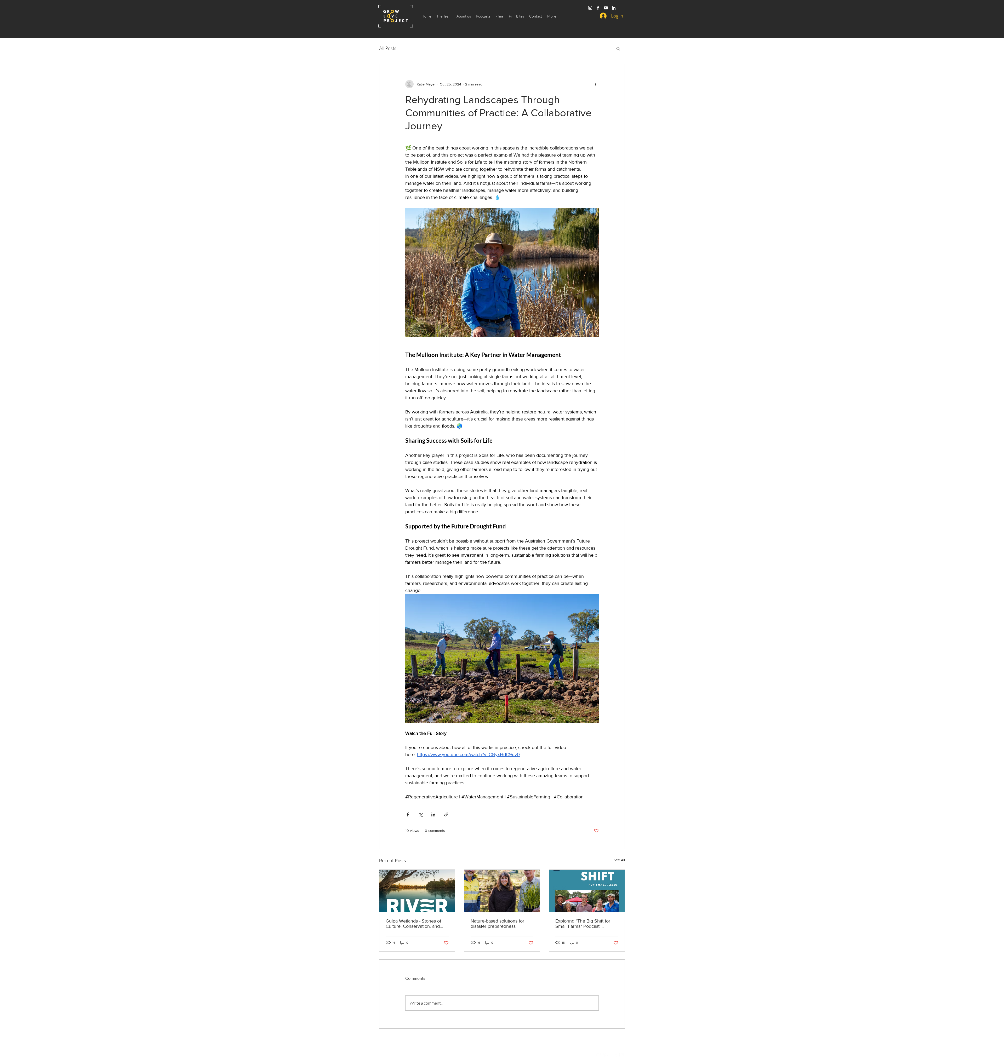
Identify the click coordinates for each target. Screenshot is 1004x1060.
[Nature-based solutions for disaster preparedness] (502, 891)
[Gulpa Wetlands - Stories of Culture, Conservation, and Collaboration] (417, 891)
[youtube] (605, 7)
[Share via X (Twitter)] (420, 814)
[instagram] (590, 7)
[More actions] (595, 84)
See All (619, 860)
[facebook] (598, 7)
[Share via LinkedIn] (433, 814)
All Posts (387, 48)
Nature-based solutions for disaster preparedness (497, 923)
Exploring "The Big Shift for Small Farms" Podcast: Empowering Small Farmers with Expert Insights (583, 923)
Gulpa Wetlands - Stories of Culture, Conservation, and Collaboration (413, 923)
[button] (618, 48)
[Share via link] (446, 814)
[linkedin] (613, 7)
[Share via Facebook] (407, 814)
